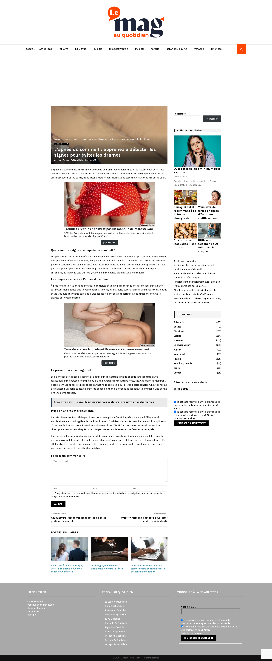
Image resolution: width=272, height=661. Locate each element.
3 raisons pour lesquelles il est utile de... (185, 244)
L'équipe (31, 614)
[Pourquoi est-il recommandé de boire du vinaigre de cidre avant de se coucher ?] (185, 197)
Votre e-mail (181, 389)
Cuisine (98, 49)
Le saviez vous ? (118, 49)
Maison (139, 49)
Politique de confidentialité (40, 605)
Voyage (177, 372)
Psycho (155, 49)
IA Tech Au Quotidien (115, 636)
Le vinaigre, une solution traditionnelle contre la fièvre (107, 567)
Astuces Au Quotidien (115, 610)
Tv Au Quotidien (112, 619)
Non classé (179, 354)
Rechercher (180, 113)
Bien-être (80, 49)
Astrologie (46, 49)
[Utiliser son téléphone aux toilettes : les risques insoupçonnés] (209, 231)
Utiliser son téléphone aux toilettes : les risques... (208, 246)
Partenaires (33, 611)
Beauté (64, 49)
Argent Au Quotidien (115, 627)
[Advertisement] (136, 77)
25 (194, 176)
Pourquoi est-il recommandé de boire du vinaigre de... (185, 212)
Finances (216, 49)
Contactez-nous (35, 601)
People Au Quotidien (115, 614)
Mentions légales (36, 608)
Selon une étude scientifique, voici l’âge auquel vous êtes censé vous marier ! (67, 568)
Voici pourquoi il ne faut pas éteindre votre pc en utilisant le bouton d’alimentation (148, 568)
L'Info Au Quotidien (114, 606)
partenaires (189, 418)
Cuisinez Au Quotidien (116, 640)
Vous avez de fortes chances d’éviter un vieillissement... (209, 212)
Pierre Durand (63, 160)
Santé (177, 368)
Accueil (30, 49)
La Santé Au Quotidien (116, 602)
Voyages (199, 49)
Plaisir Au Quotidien (115, 631)
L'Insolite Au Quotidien (116, 623)
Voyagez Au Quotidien (116, 644)
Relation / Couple (177, 49)
